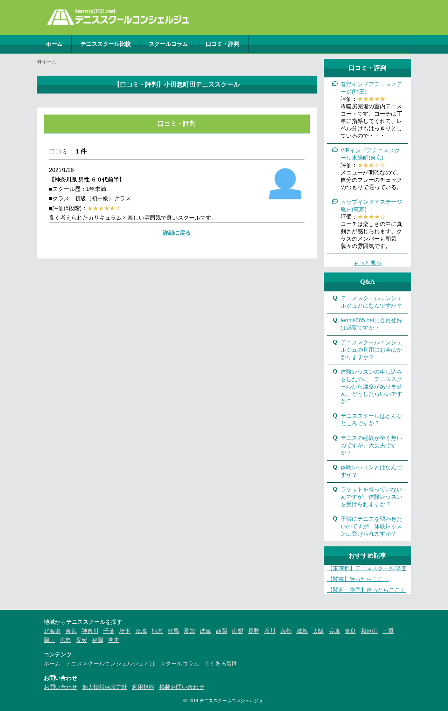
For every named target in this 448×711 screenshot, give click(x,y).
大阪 (318, 631)
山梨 (237, 631)
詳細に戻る (177, 233)
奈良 (350, 631)
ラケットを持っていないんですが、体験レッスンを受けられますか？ (371, 496)
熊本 (113, 640)
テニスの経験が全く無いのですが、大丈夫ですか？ (371, 445)
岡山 (49, 640)
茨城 (141, 631)
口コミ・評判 (222, 44)
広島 (65, 640)
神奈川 (90, 631)
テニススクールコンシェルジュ (231, 700)
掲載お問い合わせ (181, 687)
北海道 (52, 631)
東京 (71, 631)
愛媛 (81, 640)
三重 (388, 631)
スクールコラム (168, 44)
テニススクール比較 (105, 44)
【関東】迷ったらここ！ (358, 579)
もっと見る (368, 263)
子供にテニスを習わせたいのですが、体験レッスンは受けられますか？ (371, 526)
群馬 (173, 631)
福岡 (97, 640)
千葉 (108, 631)
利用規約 (143, 687)
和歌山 (369, 631)
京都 (286, 631)
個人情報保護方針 (104, 687)
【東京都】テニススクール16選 (366, 568)
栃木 (157, 631)
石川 (269, 631)
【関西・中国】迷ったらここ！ (366, 590)
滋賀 (302, 631)
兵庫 (334, 631)
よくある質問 (221, 664)
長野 (253, 631)
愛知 (189, 631)
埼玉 (125, 631)
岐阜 (205, 631)
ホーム (54, 44)
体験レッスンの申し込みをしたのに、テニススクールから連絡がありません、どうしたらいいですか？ (371, 386)
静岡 (221, 631)
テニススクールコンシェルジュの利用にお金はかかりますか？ (371, 349)
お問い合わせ (60, 687)
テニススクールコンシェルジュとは (110, 664)
